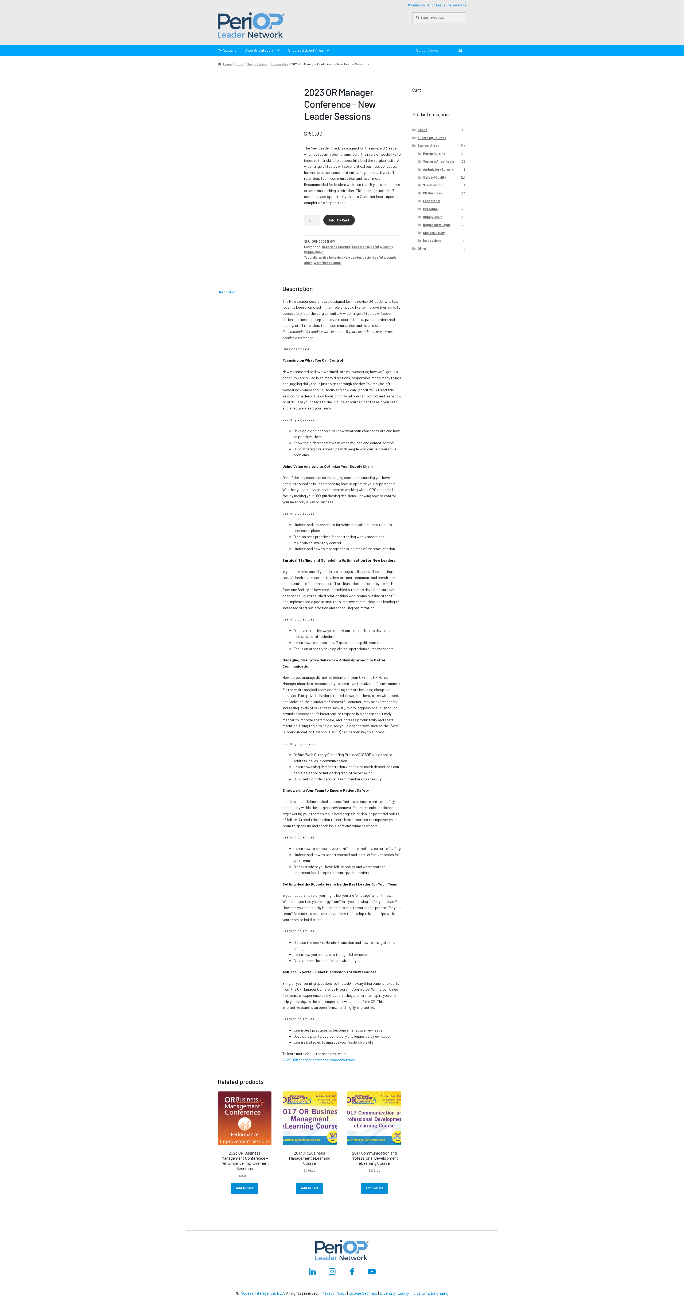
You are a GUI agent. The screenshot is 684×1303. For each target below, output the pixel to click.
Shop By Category (259, 50)
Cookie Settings (363, 1293)
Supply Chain (313, 252)
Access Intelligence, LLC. (262, 1293)
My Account (227, 50)
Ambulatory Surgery (438, 169)
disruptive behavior (327, 257)
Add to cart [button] (245, 1188)
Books (422, 130)
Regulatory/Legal (436, 225)
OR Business (432, 193)
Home (227, 64)
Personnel (430, 209)
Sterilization (432, 185)
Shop (239, 64)
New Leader (352, 257)
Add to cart (339, 220)
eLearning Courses (336, 246)
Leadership (279, 64)
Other (422, 248)
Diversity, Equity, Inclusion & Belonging (414, 1293)
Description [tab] (227, 292)
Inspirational (432, 240)
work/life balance (327, 263)
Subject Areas (257, 64)
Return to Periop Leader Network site (438, 5)
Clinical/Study (434, 233)
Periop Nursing (434, 153)
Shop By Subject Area (305, 50)
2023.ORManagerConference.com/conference (318, 1059)
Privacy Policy (333, 1293)
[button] (251, 26)
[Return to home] (310, 26)
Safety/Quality (381, 246)
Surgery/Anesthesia (438, 161)
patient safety (374, 257)
